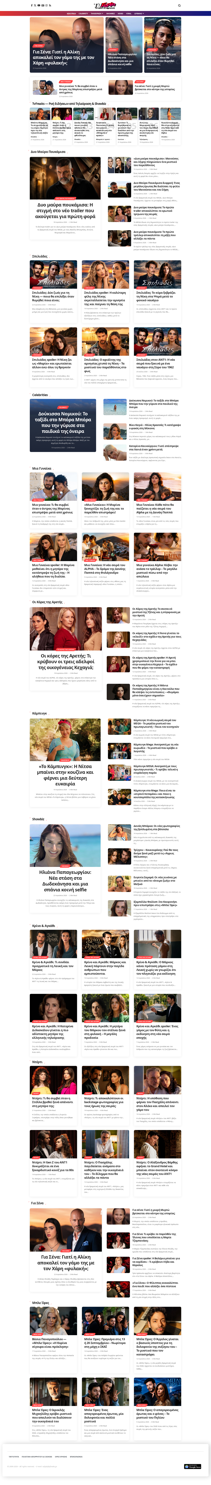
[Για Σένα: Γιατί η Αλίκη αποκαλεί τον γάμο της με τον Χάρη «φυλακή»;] (66, 1230)
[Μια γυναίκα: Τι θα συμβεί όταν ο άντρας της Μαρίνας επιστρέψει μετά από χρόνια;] (45, 87)
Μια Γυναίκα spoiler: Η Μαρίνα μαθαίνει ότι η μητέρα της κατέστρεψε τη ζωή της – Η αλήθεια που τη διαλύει (53, 570)
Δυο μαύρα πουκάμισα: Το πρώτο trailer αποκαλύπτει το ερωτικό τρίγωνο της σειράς (154, 211)
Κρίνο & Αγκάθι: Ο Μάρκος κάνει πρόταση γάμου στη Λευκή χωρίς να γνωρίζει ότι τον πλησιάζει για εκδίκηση (156, 968)
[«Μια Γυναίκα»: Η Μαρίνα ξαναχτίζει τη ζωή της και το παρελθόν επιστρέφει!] (105, 486)
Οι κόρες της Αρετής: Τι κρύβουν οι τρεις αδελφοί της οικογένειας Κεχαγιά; (65, 661)
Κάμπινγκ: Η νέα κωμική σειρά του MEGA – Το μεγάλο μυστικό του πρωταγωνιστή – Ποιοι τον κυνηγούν (156, 723)
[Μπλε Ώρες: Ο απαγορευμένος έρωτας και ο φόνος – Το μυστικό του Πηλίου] (157, 1392)
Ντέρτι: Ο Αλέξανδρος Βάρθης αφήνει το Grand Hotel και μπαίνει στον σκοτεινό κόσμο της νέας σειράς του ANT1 (157, 1168)
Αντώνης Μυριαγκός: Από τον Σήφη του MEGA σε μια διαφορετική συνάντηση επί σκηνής (149, 129)
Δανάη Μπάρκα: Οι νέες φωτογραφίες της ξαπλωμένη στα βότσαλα (157, 827)
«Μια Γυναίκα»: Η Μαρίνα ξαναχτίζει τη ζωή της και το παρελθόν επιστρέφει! (104, 508)
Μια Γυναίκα (66, 82)
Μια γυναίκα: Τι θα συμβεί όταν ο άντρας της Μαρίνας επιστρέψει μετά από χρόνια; (80, 89)
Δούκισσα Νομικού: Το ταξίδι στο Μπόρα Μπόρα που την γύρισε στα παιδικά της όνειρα (154, 404)
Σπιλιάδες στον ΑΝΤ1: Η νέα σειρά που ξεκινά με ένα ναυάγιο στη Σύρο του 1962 (155, 363)
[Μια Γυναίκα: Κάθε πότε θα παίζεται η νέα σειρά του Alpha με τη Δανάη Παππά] (157, 486)
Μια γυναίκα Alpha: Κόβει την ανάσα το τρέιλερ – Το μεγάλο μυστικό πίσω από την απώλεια (157, 570)
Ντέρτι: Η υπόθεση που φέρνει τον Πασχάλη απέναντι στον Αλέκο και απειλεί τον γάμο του (157, 1104)
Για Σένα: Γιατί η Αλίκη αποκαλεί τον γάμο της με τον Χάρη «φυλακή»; (63, 57)
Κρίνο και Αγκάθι (40, 957)
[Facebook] (31, 5)
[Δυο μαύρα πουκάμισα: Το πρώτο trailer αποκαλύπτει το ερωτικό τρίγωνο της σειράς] (119, 214)
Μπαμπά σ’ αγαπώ (103, 139)
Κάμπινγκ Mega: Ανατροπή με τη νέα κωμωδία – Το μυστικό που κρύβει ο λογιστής (156, 748)
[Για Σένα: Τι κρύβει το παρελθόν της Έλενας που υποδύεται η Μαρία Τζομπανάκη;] (118, 1240)
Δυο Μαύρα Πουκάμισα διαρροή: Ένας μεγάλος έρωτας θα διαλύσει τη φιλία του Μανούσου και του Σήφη (157, 186)
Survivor (121, 139)
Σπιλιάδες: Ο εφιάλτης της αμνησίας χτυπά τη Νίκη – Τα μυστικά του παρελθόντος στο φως (105, 365)
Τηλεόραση (144, 139)
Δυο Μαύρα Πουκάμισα (48, 151)
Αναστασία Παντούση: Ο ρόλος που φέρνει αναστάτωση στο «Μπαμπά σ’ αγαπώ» (105, 129)
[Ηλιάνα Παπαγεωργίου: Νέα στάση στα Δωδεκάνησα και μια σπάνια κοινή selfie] (124, 45)
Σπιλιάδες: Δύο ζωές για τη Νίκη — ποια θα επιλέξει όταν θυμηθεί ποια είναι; (161, 59)
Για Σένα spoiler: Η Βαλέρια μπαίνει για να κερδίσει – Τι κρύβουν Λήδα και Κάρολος (156, 1262)
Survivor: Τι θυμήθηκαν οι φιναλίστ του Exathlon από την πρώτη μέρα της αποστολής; (126, 129)
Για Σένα (38, 46)
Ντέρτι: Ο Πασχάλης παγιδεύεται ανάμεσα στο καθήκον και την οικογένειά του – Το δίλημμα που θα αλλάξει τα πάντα (103, 1170)
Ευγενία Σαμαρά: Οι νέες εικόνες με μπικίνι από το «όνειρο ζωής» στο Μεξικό (155, 881)
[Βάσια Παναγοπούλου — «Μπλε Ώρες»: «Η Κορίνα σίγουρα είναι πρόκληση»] (53, 1321)
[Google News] (43, 5)
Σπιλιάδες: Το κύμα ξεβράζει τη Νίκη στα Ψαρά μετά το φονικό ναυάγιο (156, 296)
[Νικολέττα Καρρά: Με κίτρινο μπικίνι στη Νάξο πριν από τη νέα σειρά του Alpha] (170, 114)
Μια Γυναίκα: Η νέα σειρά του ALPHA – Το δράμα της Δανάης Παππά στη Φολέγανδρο (104, 569)
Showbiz (113, 50)
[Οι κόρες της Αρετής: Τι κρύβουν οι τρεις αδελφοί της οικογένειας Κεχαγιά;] (66, 629)
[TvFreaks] (106, 5)
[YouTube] (39, 5)
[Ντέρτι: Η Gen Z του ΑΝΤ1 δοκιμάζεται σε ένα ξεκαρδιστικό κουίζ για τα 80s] (53, 1144)
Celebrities (40, 394)
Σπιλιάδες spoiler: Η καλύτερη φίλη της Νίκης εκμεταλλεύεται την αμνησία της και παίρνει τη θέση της (105, 298)
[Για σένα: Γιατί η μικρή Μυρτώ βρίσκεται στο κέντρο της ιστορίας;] (121, 87)
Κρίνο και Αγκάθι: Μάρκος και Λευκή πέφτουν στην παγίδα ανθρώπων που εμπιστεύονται (105, 968)
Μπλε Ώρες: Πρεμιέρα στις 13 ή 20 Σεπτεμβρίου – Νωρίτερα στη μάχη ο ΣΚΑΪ (105, 1343)
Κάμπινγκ (39, 713)
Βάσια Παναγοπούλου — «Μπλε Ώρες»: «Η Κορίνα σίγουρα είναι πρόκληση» (50, 1343)
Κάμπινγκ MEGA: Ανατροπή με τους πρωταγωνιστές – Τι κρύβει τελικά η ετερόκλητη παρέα (156, 769)
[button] (179, 5)
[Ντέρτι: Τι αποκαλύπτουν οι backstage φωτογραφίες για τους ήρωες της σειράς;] (105, 1080)
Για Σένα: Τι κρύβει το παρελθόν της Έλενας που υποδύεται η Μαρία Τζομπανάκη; (154, 1237)
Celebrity (63, 407)
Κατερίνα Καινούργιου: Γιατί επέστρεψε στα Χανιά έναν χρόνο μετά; (154, 447)
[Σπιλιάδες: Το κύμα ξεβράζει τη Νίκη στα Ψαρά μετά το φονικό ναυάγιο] (157, 274)
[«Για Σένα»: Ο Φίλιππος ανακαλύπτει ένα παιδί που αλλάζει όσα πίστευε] (118, 1289)
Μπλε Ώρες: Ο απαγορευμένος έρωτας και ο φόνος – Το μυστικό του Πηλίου (157, 1413)
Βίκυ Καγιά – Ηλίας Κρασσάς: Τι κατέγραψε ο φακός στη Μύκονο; (155, 426)
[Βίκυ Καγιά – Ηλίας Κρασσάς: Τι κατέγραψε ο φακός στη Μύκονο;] (115, 431)
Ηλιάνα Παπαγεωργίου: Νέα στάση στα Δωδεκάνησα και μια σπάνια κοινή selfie (122, 59)
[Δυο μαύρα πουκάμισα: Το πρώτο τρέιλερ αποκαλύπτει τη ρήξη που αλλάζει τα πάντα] (119, 238)
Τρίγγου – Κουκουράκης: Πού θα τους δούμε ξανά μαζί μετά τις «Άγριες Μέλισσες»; (156, 853)
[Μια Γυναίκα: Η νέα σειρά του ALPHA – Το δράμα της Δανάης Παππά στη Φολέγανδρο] (105, 547)
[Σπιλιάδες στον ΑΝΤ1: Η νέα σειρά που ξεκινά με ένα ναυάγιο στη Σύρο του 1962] (157, 341)
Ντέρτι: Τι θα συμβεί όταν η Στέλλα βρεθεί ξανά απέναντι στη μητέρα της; (62, 127)
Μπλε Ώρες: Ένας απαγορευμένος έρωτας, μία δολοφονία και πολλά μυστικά (104, 1415)
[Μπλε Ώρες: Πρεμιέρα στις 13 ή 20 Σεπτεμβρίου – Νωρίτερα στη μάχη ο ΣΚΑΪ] (105, 1321)
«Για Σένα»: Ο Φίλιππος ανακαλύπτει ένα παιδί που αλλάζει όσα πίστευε (155, 1284)
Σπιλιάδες (152, 50)
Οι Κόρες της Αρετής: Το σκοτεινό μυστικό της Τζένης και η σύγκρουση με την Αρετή (156, 612)
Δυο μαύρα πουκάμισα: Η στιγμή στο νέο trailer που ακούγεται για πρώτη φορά (65, 210)
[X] (35, 5)
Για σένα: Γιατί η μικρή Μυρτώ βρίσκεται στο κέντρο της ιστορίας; (155, 87)
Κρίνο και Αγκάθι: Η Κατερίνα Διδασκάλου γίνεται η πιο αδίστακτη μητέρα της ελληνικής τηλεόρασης (52, 1032)
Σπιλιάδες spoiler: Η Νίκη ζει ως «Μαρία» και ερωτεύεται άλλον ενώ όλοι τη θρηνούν (52, 363)
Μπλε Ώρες (40, 1302)
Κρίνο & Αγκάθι (43, 925)
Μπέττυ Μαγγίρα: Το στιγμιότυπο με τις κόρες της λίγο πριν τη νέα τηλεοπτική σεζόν (39, 127)
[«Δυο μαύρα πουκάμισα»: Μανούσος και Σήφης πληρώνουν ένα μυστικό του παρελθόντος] (119, 165)
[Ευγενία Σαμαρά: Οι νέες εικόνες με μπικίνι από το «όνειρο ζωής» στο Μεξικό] (119, 884)
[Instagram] (46, 5)
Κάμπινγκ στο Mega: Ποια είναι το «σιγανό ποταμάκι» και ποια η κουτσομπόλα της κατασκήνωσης (154, 794)
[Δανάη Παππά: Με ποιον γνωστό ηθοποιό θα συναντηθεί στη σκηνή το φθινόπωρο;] (83, 114)
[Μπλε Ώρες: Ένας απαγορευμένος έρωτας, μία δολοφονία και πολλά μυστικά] (105, 1392)
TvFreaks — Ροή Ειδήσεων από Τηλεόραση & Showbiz (69, 103)
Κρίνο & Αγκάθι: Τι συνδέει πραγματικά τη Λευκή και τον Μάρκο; (52, 966)
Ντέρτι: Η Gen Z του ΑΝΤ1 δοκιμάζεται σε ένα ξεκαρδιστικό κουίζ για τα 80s (53, 1166)
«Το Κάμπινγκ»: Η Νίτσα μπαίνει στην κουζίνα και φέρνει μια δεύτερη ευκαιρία (65, 775)
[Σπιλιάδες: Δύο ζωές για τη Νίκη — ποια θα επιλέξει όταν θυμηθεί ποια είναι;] (162, 45)
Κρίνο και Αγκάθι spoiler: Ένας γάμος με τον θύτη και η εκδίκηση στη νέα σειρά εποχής (157, 1032)
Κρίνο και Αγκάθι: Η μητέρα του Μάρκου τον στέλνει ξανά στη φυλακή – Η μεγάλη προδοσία (104, 1032)
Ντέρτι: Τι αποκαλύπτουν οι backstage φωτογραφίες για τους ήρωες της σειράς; (103, 1102)
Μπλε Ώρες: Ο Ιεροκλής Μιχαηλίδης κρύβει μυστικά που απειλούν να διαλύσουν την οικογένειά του (52, 1415)
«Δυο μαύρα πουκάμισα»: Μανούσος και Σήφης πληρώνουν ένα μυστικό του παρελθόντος (156, 162)
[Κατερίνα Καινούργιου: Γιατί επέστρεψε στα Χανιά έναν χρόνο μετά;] (115, 452)
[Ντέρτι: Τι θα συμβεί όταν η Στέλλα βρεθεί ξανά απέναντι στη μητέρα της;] (62, 114)
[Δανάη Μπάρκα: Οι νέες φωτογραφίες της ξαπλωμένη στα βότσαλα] (119, 832)
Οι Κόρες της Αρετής (47, 602)
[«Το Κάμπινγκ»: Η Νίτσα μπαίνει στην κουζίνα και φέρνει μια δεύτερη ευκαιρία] (65, 740)
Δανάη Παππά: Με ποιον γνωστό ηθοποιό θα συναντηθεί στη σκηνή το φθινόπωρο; (82, 129)
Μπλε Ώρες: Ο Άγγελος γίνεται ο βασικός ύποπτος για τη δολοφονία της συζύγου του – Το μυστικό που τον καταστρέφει (157, 1346)
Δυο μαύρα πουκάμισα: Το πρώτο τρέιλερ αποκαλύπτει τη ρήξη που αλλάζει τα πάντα (155, 235)
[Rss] (50, 5)
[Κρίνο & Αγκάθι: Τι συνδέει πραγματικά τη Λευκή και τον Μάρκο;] (53, 944)
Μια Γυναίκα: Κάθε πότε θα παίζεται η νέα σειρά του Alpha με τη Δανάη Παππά (155, 508)
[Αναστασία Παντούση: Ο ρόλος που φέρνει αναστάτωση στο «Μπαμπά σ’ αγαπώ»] (105, 114)
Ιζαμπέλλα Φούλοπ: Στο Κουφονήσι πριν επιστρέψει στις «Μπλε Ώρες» (155, 903)
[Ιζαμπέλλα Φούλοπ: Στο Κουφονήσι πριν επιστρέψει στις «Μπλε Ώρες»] (119, 908)
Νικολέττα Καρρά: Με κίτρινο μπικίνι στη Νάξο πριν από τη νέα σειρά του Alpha (170, 127)
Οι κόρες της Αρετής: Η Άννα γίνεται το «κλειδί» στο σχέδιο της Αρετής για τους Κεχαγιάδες (156, 636)
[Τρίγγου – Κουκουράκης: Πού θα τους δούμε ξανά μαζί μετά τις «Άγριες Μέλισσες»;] (119, 856)
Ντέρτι (55, 137)
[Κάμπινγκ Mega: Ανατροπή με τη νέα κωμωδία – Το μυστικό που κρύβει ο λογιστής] (119, 751)
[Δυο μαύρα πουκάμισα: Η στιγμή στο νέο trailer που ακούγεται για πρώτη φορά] (65, 178)
